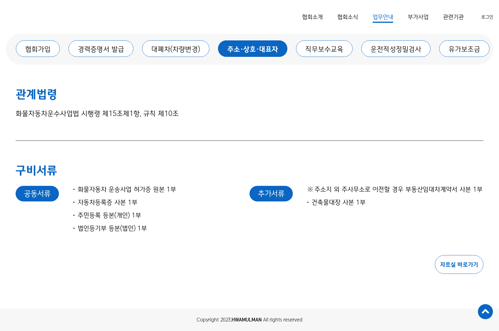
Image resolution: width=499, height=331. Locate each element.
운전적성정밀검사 (395, 49)
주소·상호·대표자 (252, 49)
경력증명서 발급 (101, 49)
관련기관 (453, 17)
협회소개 (312, 17)
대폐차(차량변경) (175, 49)
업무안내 (383, 17)
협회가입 (38, 49)
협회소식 (347, 17)
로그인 (487, 17)
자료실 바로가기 (459, 264)
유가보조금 (464, 49)
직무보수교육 (324, 49)
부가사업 (418, 17)
